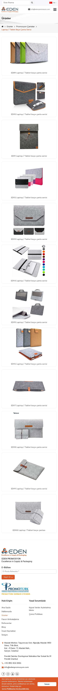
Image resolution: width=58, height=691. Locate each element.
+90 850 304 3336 (12, 663)
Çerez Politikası (35, 614)
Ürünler (10, 26)
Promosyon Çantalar (25, 26)
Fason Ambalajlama (10, 619)
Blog (4, 627)
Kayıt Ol (7, 577)
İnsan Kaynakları (9, 631)
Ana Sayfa (6, 607)
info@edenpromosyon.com (40, 9)
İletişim (5, 635)
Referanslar (7, 623)
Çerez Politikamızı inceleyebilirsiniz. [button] (15, 689)
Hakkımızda (7, 611)
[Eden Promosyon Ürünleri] (10, 9)
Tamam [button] (47, 684)
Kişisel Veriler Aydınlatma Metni (40, 608)
